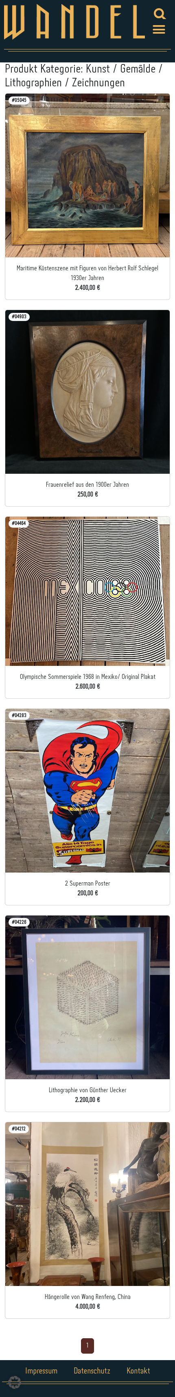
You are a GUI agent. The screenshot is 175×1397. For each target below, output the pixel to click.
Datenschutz (92, 1371)
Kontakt (138, 1371)
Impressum (41, 1371)
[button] (159, 29)
